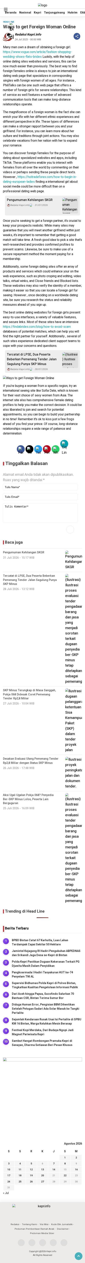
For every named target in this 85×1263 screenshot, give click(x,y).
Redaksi (15, 1224)
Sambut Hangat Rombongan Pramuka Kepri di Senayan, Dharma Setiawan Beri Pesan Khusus (42, 1043)
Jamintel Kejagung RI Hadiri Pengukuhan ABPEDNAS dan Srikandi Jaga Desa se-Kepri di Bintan (46, 953)
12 (31, 1169)
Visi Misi (44, 1224)
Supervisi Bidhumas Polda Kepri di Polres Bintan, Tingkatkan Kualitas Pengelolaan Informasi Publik (45, 985)
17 (8, 1175)
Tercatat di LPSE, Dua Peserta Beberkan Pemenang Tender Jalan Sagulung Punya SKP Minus (32, 359)
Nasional (25, 13)
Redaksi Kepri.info (28, 34)
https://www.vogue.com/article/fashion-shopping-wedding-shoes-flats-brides (37, 54)
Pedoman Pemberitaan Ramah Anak (34, 1228)
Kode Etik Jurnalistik (62, 1224)
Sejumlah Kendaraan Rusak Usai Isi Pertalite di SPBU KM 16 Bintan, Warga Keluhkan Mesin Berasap (46, 1021)
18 (20, 1175)
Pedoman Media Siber (42, 1233)
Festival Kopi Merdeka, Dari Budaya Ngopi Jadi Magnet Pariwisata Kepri (43, 1032)
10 (8, 1169)
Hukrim (72, 13)
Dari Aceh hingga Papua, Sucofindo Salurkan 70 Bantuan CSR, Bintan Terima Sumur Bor (43, 996)
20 (42, 1175)
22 (65, 1175)
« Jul (6, 1193)
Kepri (37, 13)
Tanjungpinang (54, 13)
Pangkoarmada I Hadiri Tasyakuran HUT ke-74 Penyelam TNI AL (42, 974)
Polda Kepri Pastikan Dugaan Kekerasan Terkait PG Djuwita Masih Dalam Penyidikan (45, 964)
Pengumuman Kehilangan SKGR (30, 200)
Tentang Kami (29, 1224)
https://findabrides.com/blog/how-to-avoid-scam (37, 326)
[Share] (77, 36)
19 (31, 1175)
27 (42, 1181)
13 (42, 1169)
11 (20, 1169)
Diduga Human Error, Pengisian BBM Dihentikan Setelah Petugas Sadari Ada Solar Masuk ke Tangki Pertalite (45, 1009)
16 (76, 1169)
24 (8, 1181)
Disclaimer (63, 1228)
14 (53, 1169)
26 (31, 1181)
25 (20, 1181)
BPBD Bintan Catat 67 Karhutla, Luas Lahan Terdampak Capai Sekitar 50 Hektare (40, 942)
